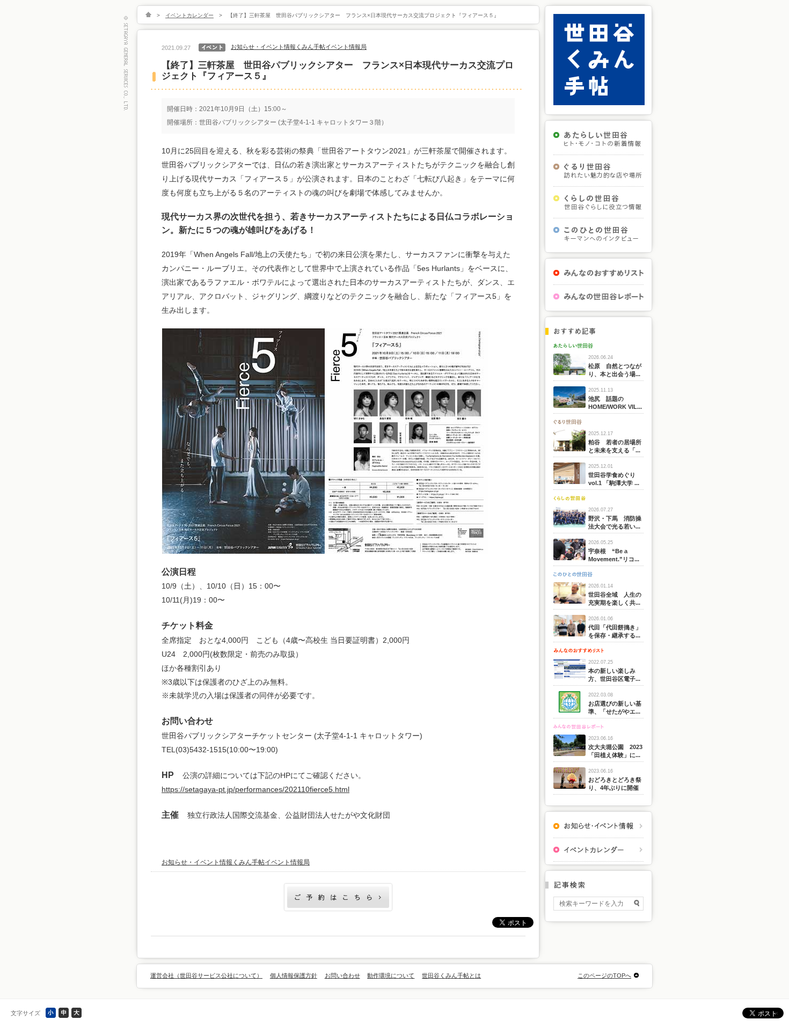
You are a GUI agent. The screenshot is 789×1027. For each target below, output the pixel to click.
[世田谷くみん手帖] (599, 103)
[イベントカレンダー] (598, 849)
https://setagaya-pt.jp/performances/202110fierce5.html (255, 789)
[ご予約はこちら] (338, 909)
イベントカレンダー (189, 15)
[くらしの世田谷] (598, 202)
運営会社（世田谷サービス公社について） (206, 975)
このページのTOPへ (604, 975)
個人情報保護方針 (293, 975)
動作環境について (390, 975)
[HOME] (148, 15)
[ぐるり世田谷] (598, 170)
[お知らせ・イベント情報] (598, 826)
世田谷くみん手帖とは (451, 975)
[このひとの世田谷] (598, 234)
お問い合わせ (342, 975)
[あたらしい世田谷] (598, 139)
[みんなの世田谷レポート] (598, 296)
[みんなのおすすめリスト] (598, 272)
